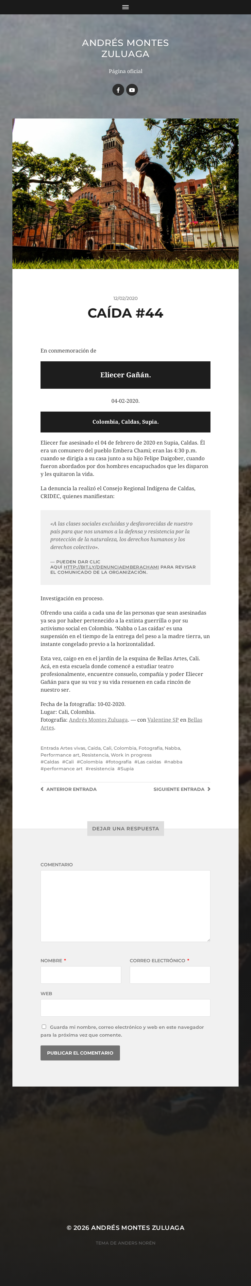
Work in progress (131, 755)
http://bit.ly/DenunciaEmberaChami (111, 567)
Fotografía (150, 748)
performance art (63, 769)
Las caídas (149, 762)
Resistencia (95, 755)
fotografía (120, 762)
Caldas (51, 762)
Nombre (53, 961)
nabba (174, 762)
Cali (107, 748)
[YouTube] (132, 90)
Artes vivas (72, 748)
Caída (94, 748)
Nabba (172, 748)
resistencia (101, 769)
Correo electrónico (159, 961)
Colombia (125, 748)
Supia (127, 769)
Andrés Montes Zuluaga (125, 48)
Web (46, 993)
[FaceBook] (118, 90)
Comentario (57, 865)
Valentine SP (163, 720)
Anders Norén (137, 1243)
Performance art (60, 755)
